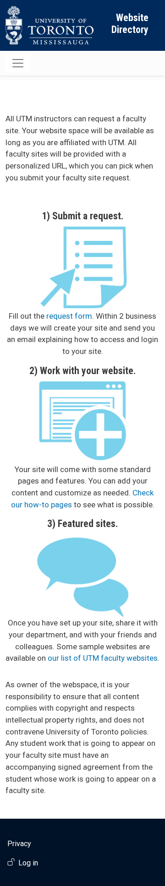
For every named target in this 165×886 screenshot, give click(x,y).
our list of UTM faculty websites (103, 658)
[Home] (50, 25)
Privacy (19, 843)
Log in (28, 863)
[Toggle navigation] (18, 63)
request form (69, 316)
